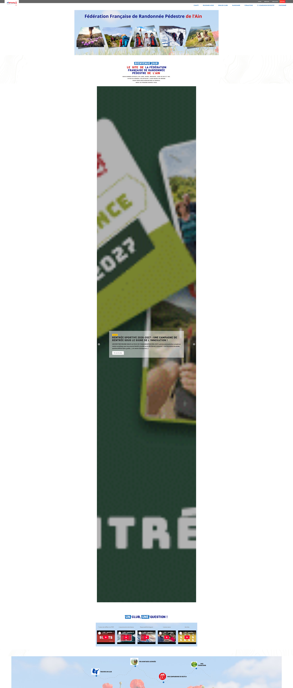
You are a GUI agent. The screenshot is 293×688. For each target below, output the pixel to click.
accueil (115, 335)
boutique (282, 1)
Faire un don (275, 1)
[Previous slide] (99, 344)
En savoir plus (118, 353)
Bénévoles (266, 1)
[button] (286, 1)
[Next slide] (194, 344)
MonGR (259, 1)
